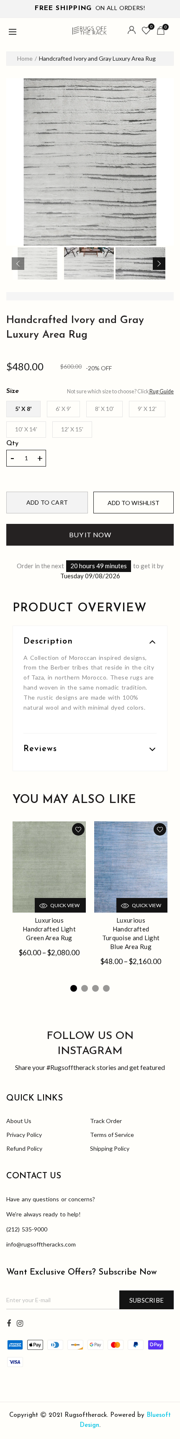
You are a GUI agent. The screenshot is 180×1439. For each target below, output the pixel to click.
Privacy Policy (24, 1134)
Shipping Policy (109, 1148)
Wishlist (151, 26)
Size (12, 391)
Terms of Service (112, 1134)
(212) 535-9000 (26, 1229)
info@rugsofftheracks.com (41, 1244)
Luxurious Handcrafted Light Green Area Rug (49, 928)
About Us (18, 1120)
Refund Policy (24, 1148)
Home (25, 58)
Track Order (106, 1120)
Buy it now (90, 535)
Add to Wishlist (133, 502)
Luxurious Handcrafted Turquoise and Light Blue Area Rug (131, 933)
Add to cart (47, 502)
